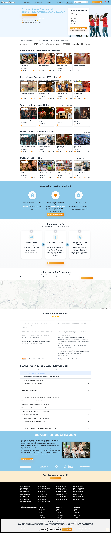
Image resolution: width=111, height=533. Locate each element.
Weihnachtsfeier (42, 514)
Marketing (56, 527)
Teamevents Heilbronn (78, 493)
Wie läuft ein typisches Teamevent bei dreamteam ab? (36, 418)
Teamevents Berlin (42, 486)
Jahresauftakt (42, 519)
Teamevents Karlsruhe (25, 494)
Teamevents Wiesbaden (61, 499)
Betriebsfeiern (59, 519)
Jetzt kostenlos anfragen (56, 214)
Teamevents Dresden (43, 489)
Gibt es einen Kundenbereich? (29, 390)
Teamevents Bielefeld (61, 486)
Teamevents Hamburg (25, 493)
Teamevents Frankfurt (61, 491)
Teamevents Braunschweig (44, 488)
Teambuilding (59, 517)
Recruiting (41, 510)
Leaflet (101, 308)
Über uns (76, 509)
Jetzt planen (97, 2)
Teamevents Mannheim (61, 496)
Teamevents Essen (42, 491)
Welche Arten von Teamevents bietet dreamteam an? (35, 401)
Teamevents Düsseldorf (61, 489)
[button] (1, 282)
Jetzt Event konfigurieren (56, 263)
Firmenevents (59, 510)
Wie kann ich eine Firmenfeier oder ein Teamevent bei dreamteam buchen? (41, 397)
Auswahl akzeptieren (54, 529)
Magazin (76, 519)
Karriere (76, 510)
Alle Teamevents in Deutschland (81, 106)
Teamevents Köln (60, 494)
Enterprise (76, 517)
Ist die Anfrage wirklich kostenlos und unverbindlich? (35, 394)
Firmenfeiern (49, 2)
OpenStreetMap (105, 308)
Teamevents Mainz (42, 496)
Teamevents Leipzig (77, 494)
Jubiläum (41, 515)
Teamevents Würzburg (25, 501)
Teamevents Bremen (60, 488)
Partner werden (77, 515)
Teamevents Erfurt (24, 491)
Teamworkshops (38, 2)
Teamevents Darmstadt (78, 488)
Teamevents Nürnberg (43, 498)
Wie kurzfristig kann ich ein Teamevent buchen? (34, 421)
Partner (73, 527)
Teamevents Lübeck (24, 496)
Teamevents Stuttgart (25, 499)
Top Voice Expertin (51, 445)
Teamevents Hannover (43, 493)
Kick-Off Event (42, 517)
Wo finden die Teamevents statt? (30, 414)
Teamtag (58, 514)
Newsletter (76, 512)
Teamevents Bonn (24, 488)
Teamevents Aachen (25, 486)
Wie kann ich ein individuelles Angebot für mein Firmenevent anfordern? (40, 428)
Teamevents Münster (25, 498)
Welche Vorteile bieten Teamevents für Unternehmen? (35, 425)
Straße (19, 276)
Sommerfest (42, 509)
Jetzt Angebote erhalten (29, 15)
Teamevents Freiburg (78, 491)
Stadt (57, 276)
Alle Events (86, 132)
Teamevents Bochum (78, 486)
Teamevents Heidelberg (61, 493)
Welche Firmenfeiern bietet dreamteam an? (33, 380)
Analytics (50, 527)
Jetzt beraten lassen (27, 459)
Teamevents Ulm (42, 499)
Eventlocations (59, 2)
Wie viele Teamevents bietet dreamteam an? (33, 373)
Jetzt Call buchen (55, 478)
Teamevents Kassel (42, 494)
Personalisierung (65, 527)
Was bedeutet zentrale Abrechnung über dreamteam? (36, 387)
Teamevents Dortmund (25, 489)
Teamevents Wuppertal (78, 499)
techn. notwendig (41, 527)
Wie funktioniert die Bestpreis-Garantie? (32, 383)
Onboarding (41, 512)
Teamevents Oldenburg (61, 498)
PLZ (44, 276)
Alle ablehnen (43, 529)
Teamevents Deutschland (44, 501)
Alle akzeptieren (66, 529)
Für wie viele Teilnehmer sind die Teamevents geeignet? (36, 404)
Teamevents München (78, 496)
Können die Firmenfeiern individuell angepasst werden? (36, 411)
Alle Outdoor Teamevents (83, 158)
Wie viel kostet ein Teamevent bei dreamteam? (34, 408)
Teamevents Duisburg (78, 489)
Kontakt (76, 514)
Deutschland (69, 2)
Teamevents (27, 2)
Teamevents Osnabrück (78, 498)
